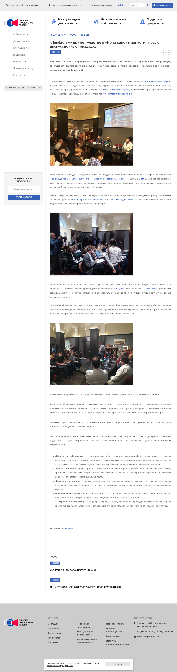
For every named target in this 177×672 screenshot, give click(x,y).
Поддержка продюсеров (83, 625)
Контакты (19, 75)
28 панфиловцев (97, 200)
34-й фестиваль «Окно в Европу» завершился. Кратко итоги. (85, 587)
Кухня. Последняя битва (121, 200)
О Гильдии (52, 624)
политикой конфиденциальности (60, 666)
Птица (144, 179)
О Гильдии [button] (19, 34)
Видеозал (19, 55)
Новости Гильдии (79, 35)
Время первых (79, 200)
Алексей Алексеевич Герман (115, 90)
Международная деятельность (85, 633)
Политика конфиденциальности (117, 642)
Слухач (119, 289)
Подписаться (24, 197)
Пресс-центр (57, 35)
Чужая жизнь (151, 289)
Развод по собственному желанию (109, 179)
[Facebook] (163, 54)
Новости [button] (18, 62)
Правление (53, 629)
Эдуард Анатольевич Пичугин (155, 81)
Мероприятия (113, 636)
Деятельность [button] (22, 41)
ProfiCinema (67, 529)
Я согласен (117, 664)
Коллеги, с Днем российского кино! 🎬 (73, 570)
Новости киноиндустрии (114, 630)
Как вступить (21, 48)
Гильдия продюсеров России (18, 21)
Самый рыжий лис (80, 179)
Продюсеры (53, 638)
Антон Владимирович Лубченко (118, 94)
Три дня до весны (59, 179)
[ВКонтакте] (168, 54)
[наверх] (169, 664)
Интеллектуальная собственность (87, 641)
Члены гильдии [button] (22, 68)
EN (121, 5)
